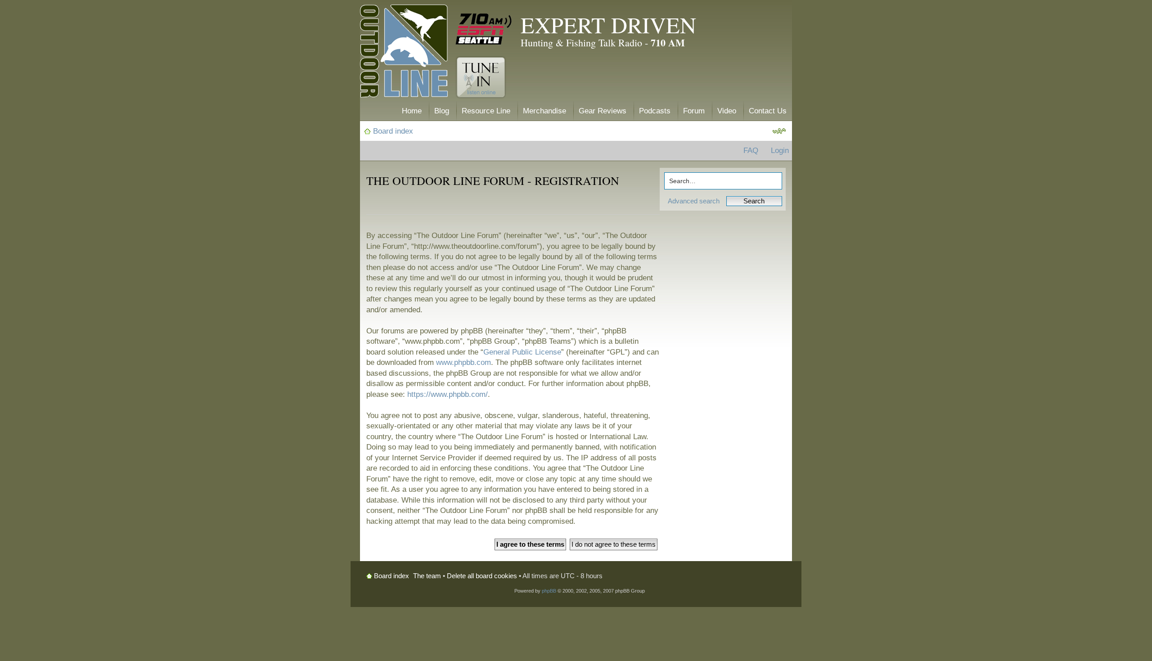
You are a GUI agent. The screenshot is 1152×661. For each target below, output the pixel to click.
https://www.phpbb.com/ (447, 394)
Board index (393, 131)
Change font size (779, 131)
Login (780, 150)
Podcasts (654, 111)
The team (427, 576)
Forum (694, 111)
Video (726, 111)
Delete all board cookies (482, 576)
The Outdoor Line (404, 53)
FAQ (750, 150)
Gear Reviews (602, 111)
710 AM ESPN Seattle (483, 29)
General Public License (522, 352)
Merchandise (544, 111)
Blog (441, 111)
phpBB (549, 591)
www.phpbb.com (463, 362)
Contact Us (768, 111)
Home (412, 111)
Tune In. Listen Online (480, 77)
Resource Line (486, 111)
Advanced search (694, 201)
